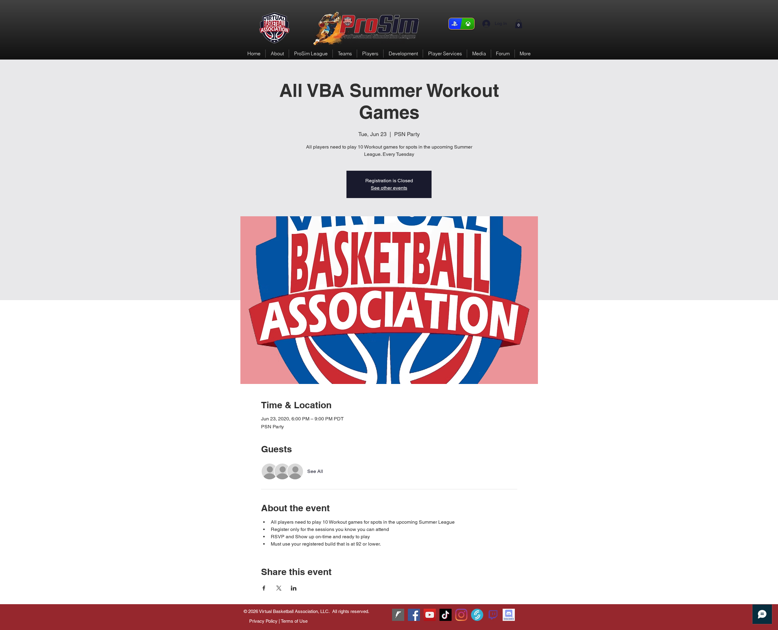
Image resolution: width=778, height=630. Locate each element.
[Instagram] (461, 615)
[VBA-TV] (430, 615)
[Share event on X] (279, 588)
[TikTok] (445, 615)
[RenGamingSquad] (414, 615)
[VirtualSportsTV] (477, 615)
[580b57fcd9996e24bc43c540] (493, 615)
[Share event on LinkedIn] (294, 588)
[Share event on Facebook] (264, 588)
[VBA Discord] (509, 615)
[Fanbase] (398, 615)
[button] (518, 23)
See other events (389, 188)
